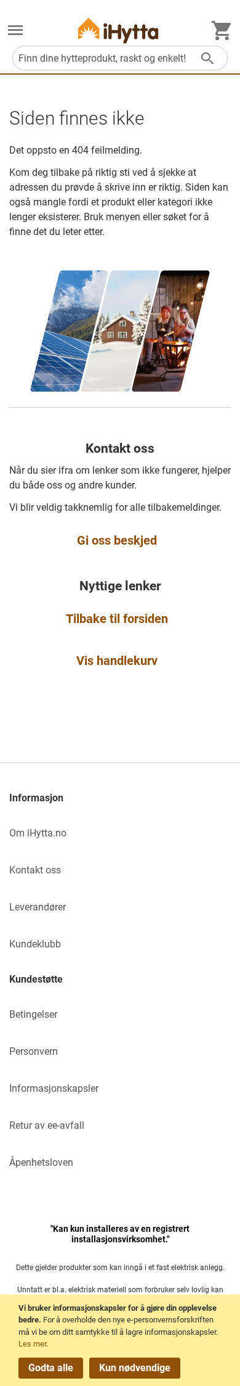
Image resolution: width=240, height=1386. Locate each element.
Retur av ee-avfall (46, 1125)
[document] (121, 1340)
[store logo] (118, 30)
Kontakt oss (35, 870)
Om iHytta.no (37, 833)
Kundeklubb (35, 944)
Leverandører (37, 907)
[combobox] (120, 58)
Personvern (33, 1051)
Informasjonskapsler (53, 1088)
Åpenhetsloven (41, 1162)
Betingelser (33, 1014)
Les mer (32, 1343)
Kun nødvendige (134, 1368)
